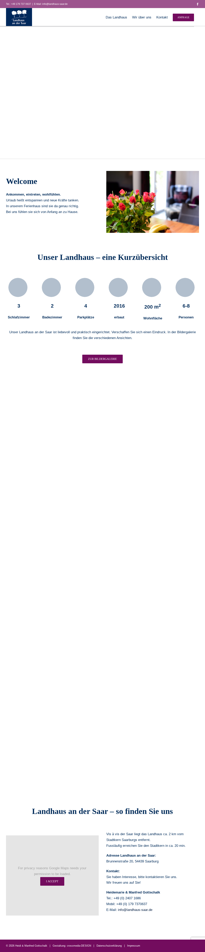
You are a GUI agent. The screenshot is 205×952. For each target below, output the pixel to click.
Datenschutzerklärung (109, 945)
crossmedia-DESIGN (79, 945)
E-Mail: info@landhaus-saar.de (51, 4)
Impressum (133, 945)
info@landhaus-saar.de (135, 910)
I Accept (52, 881)
